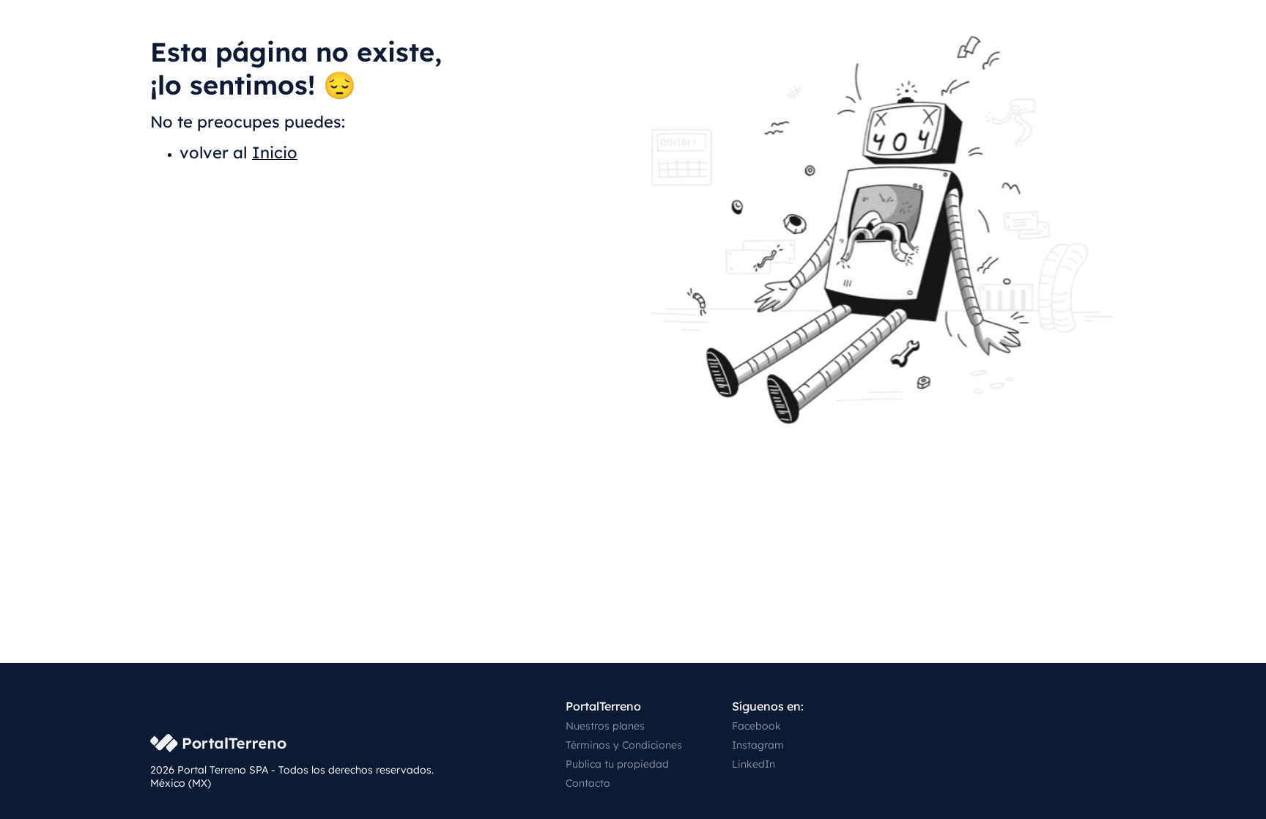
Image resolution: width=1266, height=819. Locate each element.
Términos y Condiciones (624, 745)
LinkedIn (753, 764)
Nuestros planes (605, 725)
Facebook (756, 725)
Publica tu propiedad (617, 764)
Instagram (758, 745)
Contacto (588, 783)
